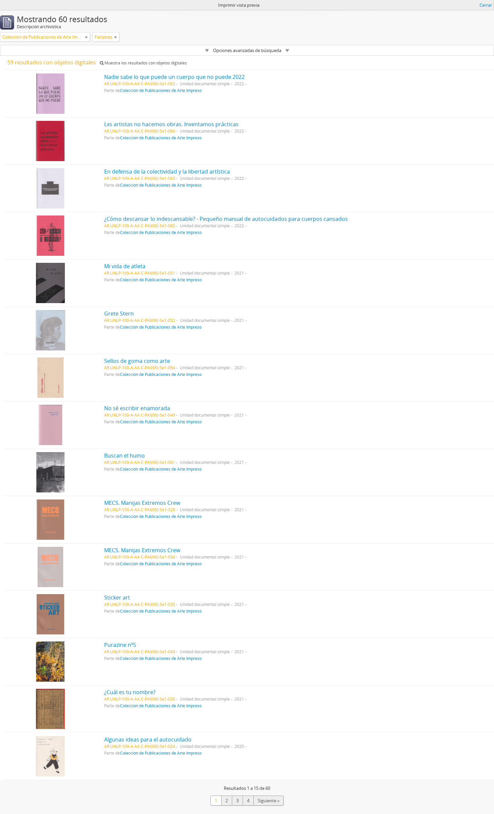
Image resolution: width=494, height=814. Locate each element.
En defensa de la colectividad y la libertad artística (167, 171)
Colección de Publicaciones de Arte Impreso (161, 90)
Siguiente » (268, 801)
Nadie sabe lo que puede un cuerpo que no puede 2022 (174, 77)
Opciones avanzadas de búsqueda (247, 50)
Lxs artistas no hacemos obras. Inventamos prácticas (171, 124)
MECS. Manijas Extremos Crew (142, 503)
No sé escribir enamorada (137, 408)
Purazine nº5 (120, 645)
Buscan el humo (124, 455)
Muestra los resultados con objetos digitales (145, 63)
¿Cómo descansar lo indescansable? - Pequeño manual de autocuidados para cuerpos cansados (226, 219)
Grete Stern (119, 313)
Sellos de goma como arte (137, 361)
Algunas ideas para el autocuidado (148, 739)
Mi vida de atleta (125, 266)
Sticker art (117, 597)
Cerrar (486, 5)
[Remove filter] (86, 37)
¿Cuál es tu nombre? (130, 692)
